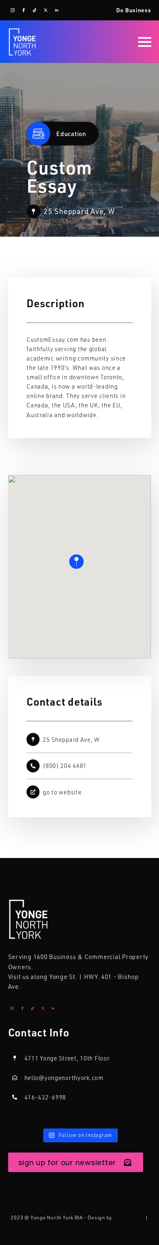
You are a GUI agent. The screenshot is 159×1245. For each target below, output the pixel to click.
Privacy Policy (80, 1227)
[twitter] (45, 10)
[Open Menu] (144, 41)
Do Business (133, 10)
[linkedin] (56, 10)
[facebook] (23, 10)
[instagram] (12, 10)
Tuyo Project (128, 1217)
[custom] (34, 10)
